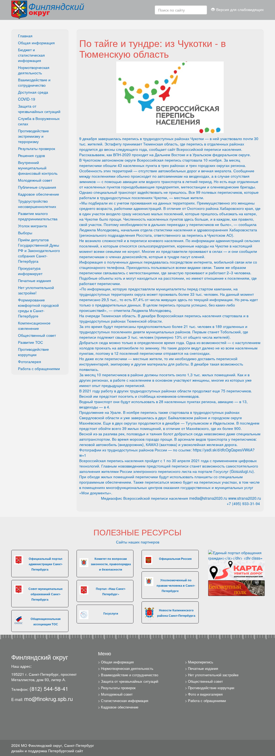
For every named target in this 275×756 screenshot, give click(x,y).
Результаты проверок (36, 148)
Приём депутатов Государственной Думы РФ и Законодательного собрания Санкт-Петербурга (39, 250)
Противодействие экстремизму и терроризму (33, 136)
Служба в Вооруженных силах (39, 121)
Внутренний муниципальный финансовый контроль (37, 168)
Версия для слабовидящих (240, 9)
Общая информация (36, 42)
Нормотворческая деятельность (33, 70)
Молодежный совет (35, 180)
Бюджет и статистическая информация (31, 55)
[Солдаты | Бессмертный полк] (236, 587)
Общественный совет (37, 335)
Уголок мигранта (32, 225)
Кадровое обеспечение (38, 194)
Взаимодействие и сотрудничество (34, 82)
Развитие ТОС (30, 342)
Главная (25, 35)
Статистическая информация (124, 700)
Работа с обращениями (39, 368)
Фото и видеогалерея (205, 694)
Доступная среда (33, 92)
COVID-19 (26, 99)
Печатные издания (34, 280)
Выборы (25, 232)
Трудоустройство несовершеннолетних (37, 203)
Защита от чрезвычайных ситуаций (39, 108)
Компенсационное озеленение (34, 325)
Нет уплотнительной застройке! (36, 290)
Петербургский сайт (65, 750)
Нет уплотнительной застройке (213, 675)
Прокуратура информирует (30, 270)
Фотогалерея (29, 361)
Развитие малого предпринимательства (37, 216)
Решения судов (31, 155)
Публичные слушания (37, 187)
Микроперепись (200, 662)
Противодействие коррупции (33, 351)
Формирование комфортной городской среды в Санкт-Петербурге (38, 308)
